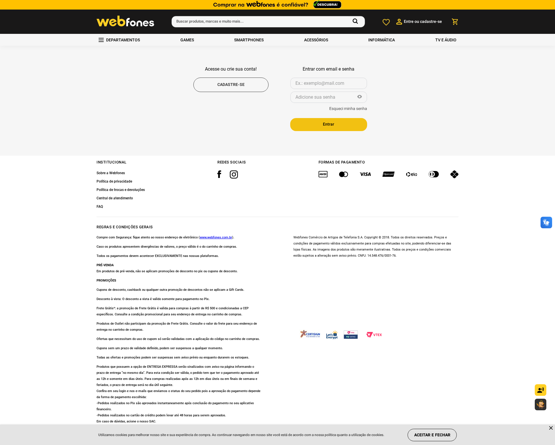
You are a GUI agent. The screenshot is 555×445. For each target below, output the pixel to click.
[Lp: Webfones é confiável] (277, 5)
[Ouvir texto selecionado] (540, 390)
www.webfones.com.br (216, 237)
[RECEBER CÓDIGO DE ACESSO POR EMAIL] (231, 85)
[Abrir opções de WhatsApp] (540, 404)
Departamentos (123, 40)
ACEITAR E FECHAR (432, 435)
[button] (359, 97)
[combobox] (268, 21)
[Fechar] (551, 428)
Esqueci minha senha (348, 108)
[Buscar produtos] (356, 21)
